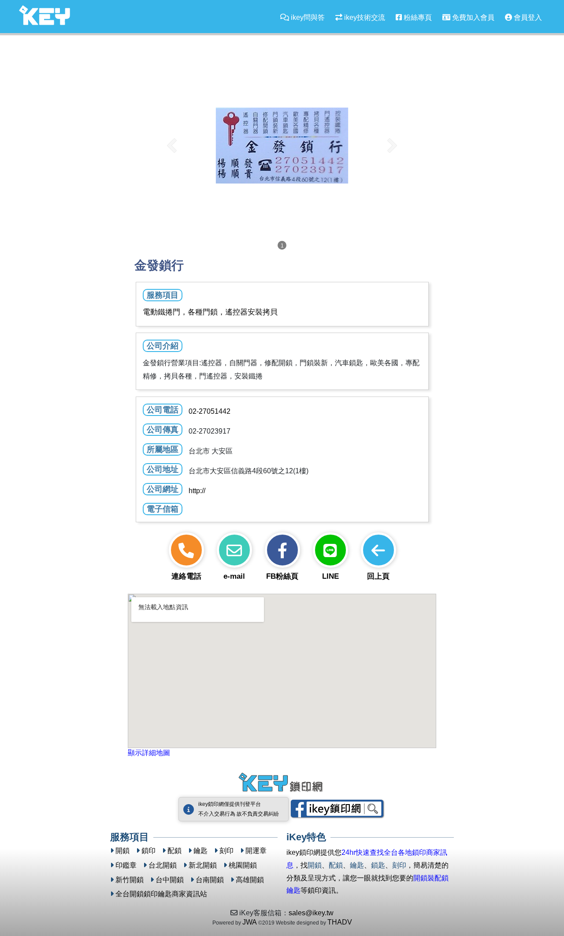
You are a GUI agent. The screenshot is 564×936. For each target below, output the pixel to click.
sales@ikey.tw (311, 913)
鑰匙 (200, 850)
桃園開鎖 (243, 865)
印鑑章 (126, 865)
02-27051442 (209, 411)
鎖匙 (378, 865)
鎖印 (148, 850)
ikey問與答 (307, 17)
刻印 (226, 850)
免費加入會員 (472, 17)
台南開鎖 (210, 880)
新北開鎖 (203, 865)
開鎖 (122, 850)
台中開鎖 (170, 880)
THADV (339, 922)
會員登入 (527, 17)
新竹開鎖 (129, 880)
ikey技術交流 (363, 17)
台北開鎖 (162, 865)
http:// (197, 490)
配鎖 (174, 850)
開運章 (256, 850)
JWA (249, 922)
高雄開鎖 (250, 880)
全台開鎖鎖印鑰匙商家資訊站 (161, 894)
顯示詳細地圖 (149, 752)
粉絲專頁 (417, 17)
